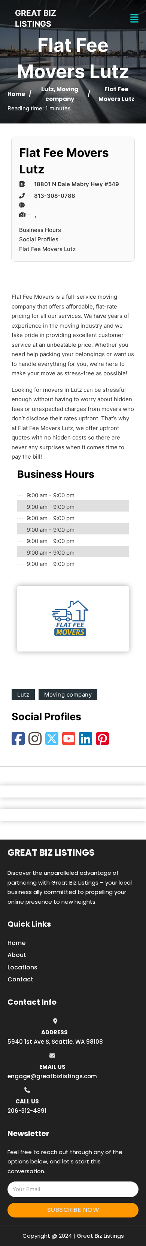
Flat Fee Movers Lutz (47, 249)
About (16, 955)
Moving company (68, 694)
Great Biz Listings (51, 852)
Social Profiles (38, 239)
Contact (20, 979)
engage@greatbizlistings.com (52, 1076)
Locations (22, 967)
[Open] (134, 18)
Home (16, 94)
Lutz (47, 89)
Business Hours (40, 229)
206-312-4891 (26, 1111)
